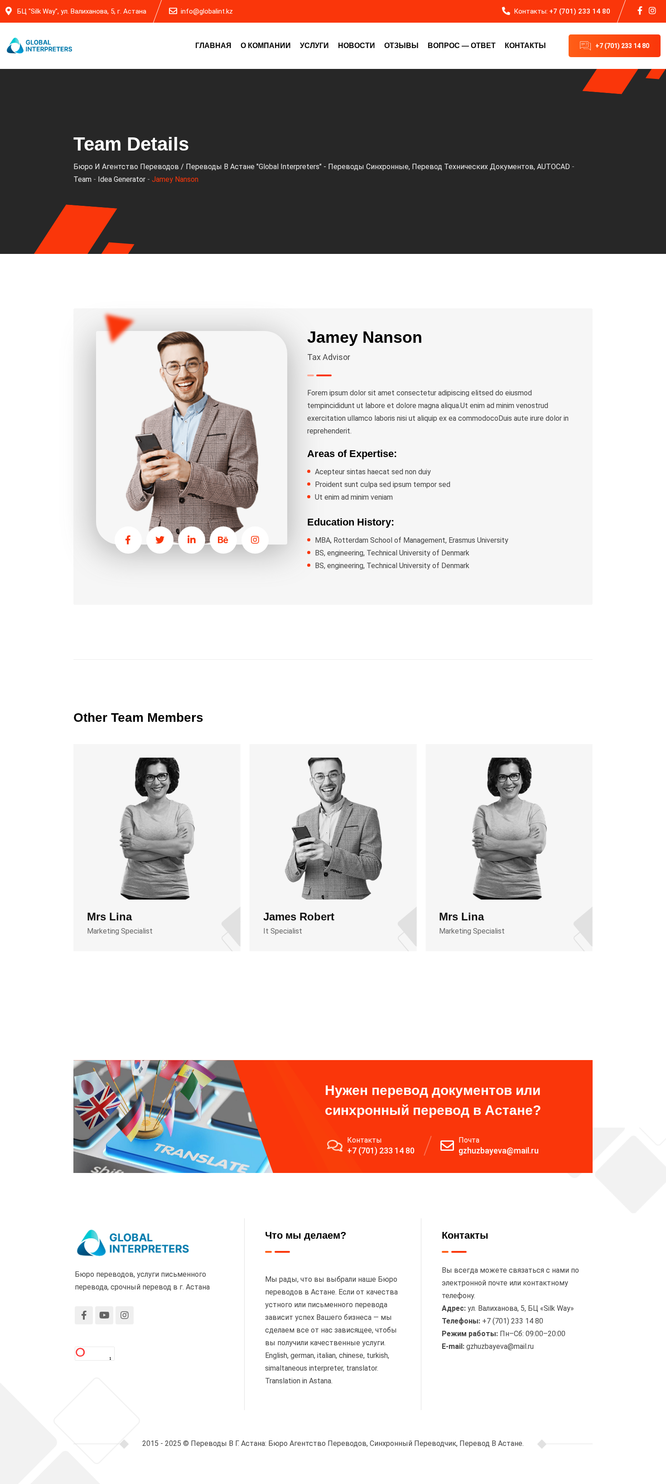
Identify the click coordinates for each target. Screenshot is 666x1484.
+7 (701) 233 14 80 (579, 11)
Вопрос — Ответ (462, 45)
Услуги (314, 45)
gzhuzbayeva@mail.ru (498, 1150)
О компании (266, 45)
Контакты (525, 45)
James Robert (298, 916)
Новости (356, 45)
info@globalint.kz (207, 11)
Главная (213, 45)
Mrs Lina (109, 916)
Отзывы (401, 45)
